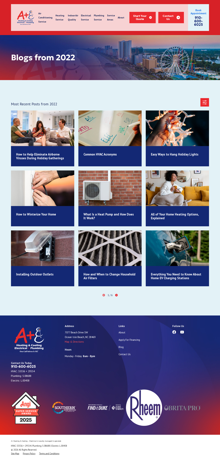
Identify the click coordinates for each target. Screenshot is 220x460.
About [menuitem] (121, 17)
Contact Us (168, 17)
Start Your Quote (140, 17)
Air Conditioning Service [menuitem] (45, 17)
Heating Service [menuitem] (60, 17)
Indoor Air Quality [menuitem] (73, 17)
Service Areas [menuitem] (111, 17)
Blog (121, 347)
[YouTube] (182, 332)
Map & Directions (74, 341)
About (122, 332)
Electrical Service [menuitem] (86, 17)
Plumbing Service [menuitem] (99, 17)
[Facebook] (174, 332)
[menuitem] (15, 453)
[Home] (25, 17)
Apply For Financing (129, 339)
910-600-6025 (198, 21)
